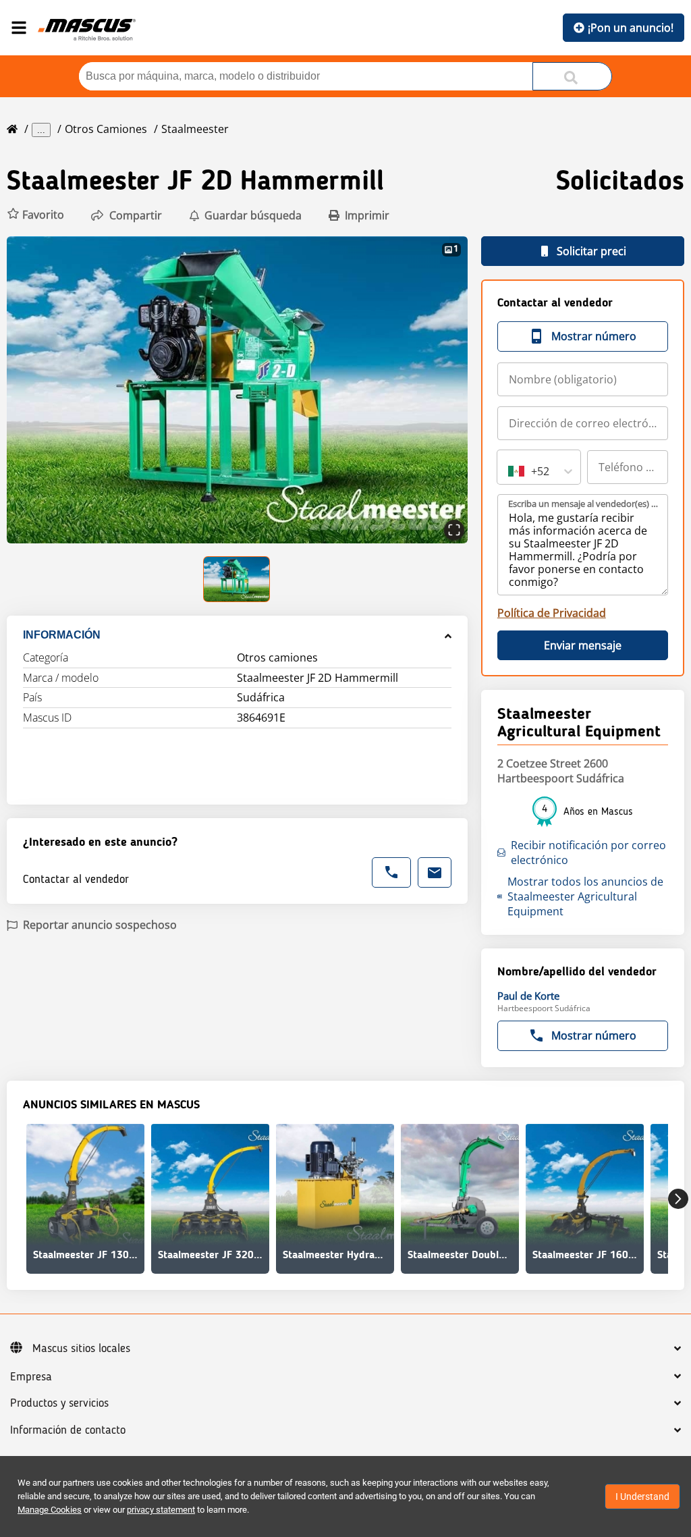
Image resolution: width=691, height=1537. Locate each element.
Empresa (31, 1377)
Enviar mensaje (582, 645)
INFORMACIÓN (62, 635)
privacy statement (161, 1510)
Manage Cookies (50, 1510)
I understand (642, 1496)
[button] (35, 215)
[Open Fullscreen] (454, 530)
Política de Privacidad (551, 612)
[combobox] (509, 471)
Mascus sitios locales (81, 1349)
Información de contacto (68, 1430)
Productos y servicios (59, 1403)
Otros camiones (106, 129)
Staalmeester (195, 129)
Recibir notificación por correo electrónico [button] (588, 852)
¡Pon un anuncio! (630, 27)
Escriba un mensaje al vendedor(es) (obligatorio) (583, 503)
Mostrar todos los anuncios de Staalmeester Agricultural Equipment (585, 896)
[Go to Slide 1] (237, 579)
